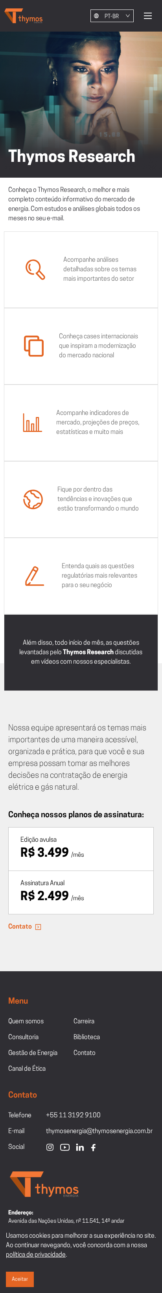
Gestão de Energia (32, 1053)
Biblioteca (87, 1037)
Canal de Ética (27, 1069)
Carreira (84, 1022)
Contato (20, 927)
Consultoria (23, 1037)
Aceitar (20, 1279)
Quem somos (26, 1022)
